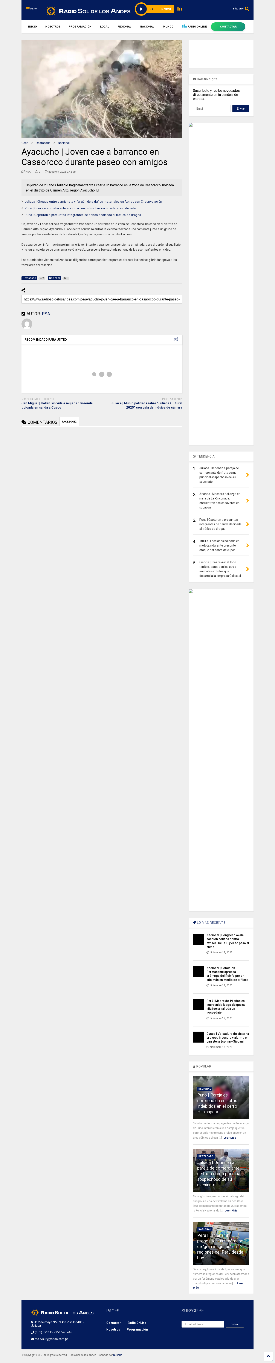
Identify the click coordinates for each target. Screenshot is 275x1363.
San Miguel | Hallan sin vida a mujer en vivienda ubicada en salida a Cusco (57, 405)
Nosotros (113, 1329)
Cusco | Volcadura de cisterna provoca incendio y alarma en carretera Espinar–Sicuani (227, 1037)
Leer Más (229, 1137)
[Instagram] (228, 9)
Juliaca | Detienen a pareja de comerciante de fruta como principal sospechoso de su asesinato (219, 1173)
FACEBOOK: (69, 421)
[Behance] (183, 1334)
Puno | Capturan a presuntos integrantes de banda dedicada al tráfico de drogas (83, 215)
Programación (137, 1329)
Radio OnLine (136, 1323)
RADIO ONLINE (197, 26)
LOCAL (104, 26)
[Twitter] (213, 1334)
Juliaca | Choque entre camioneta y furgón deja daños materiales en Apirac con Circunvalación (93, 201)
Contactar (113, 1323)
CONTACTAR (228, 26)
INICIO (32, 26)
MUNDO (168, 26)
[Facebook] (214, 9)
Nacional (205, 1229)
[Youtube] (221, 9)
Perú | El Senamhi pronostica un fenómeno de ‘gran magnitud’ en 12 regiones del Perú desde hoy (220, 1246)
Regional (205, 1089)
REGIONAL (124, 26)
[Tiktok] (208, 9)
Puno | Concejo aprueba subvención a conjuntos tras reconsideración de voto (80, 208)
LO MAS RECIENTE (210, 922)
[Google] (203, 1334)
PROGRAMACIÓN (80, 26)
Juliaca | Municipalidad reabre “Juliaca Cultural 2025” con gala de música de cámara (146, 405)
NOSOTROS (52, 26)
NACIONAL (147, 26)
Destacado (206, 1156)
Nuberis (117, 1355)
